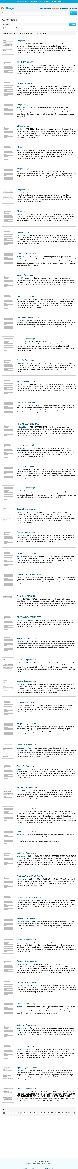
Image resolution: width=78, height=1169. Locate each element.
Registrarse (55, 8)
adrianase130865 (23, 921)
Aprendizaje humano (25, 296)
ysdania (19, 943)
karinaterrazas (22, 86)
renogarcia (20, 1070)
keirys (19, 299)
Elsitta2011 (21, 705)
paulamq (20, 620)
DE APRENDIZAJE (25, 62)
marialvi (19, 44)
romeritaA (20, 214)
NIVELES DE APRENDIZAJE (29, 897)
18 (59, 1113)
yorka (19, 769)
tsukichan (20, 812)
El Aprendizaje (23, 41)
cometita (20, 641)
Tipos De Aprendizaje (26, 339)
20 (66, 1113)
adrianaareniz (21, 235)
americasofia (21, 108)
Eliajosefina (21, 900)
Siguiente (71, 1113)
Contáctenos (73, 8)
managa (20, 985)
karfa (18, 150)
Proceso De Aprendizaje (27, 787)
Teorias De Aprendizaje (26, 809)
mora (18, 599)
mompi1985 (21, 65)
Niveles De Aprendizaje (26, 832)
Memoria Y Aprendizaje (27, 596)
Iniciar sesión (64, 8)
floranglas (20, 684)
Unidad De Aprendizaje (26, 681)
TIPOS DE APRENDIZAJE (28, 317)
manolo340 (21, 790)
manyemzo (20, 1049)
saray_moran (21, 448)
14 (45, 1113)
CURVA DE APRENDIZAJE (28, 403)
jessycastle (21, 193)
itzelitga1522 (21, 427)
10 (31, 1113)
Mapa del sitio (49, 1168)
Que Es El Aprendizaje (26, 660)
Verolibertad (21, 856)
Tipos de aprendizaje (25, 466)
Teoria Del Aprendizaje (26, 940)
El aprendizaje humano (26, 553)
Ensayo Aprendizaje (25, 275)
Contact (59, 1)
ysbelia (19, 129)
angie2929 (20, 535)
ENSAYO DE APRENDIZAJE (29, 617)
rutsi (18, 469)
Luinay (19, 342)
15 (48, 1113)
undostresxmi (21, 879)
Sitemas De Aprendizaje (27, 961)
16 (52, 1113)
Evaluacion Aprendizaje (27, 918)
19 (62, 1113)
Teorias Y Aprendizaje (26, 532)
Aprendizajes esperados (27, 1067)
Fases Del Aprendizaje (26, 638)
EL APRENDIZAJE (25, 83)
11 (34, 1113)
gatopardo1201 (22, 384)
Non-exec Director (36, 1)
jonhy (19, 406)
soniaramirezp (22, 964)
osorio (19, 578)
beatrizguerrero (22, 1028)
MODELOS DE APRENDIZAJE (30, 876)
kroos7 (19, 171)
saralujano (20, 257)
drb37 (19, 512)
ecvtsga (19, 727)
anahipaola (21, 556)
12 (38, 1113)
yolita (19, 663)
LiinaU (19, 491)
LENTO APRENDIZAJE (27, 254)
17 (55, 1113)
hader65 (20, 278)
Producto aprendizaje (26, 381)
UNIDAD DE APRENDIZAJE (29, 575)
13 (41, 1113)
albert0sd (20, 1007)
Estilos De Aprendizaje (26, 766)
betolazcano (21, 748)
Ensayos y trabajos (45, 8)
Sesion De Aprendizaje (26, 509)
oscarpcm (20, 320)
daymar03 (20, 835)
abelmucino (21, 1092)
